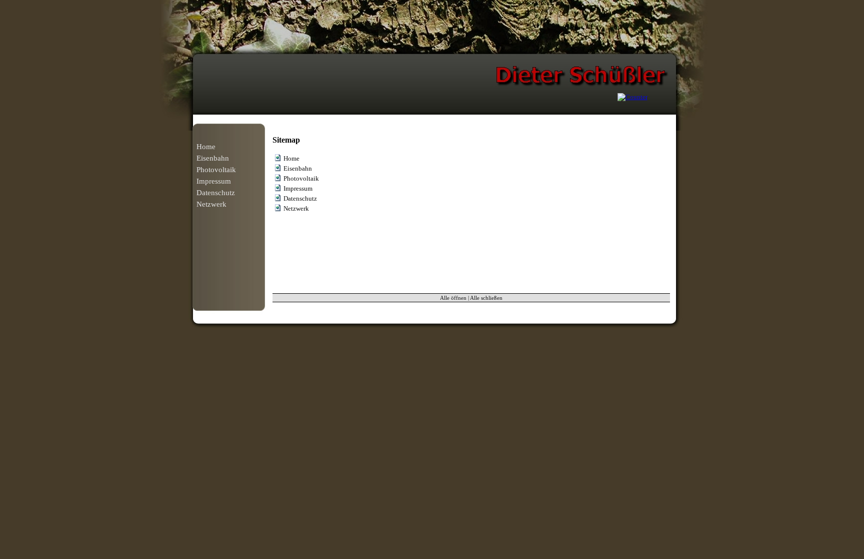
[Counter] (633, 97)
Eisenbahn (212, 158)
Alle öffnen (453, 298)
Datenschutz (215, 193)
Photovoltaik (216, 170)
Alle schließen (486, 298)
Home (206, 147)
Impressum (213, 181)
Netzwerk (211, 204)
